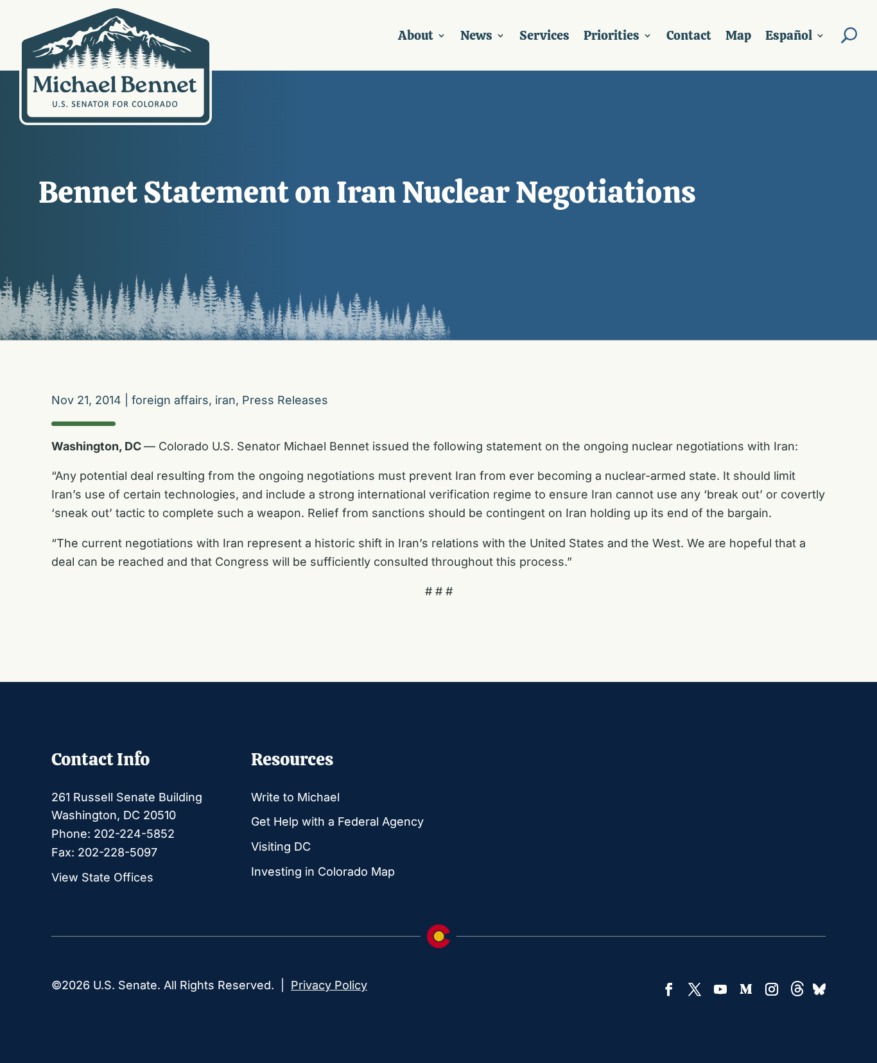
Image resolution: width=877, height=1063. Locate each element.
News (476, 35)
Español (788, 35)
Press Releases (285, 400)
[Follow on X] (695, 989)
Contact (688, 35)
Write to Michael (295, 797)
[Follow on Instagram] (772, 989)
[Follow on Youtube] (720, 989)
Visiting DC (281, 846)
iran (225, 400)
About (415, 35)
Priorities (611, 35)
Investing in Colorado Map (323, 871)
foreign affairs (170, 400)
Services (544, 35)
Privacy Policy (329, 985)
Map (738, 35)
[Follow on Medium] (746, 989)
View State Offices (102, 877)
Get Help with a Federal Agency (337, 821)
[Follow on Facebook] (669, 989)
